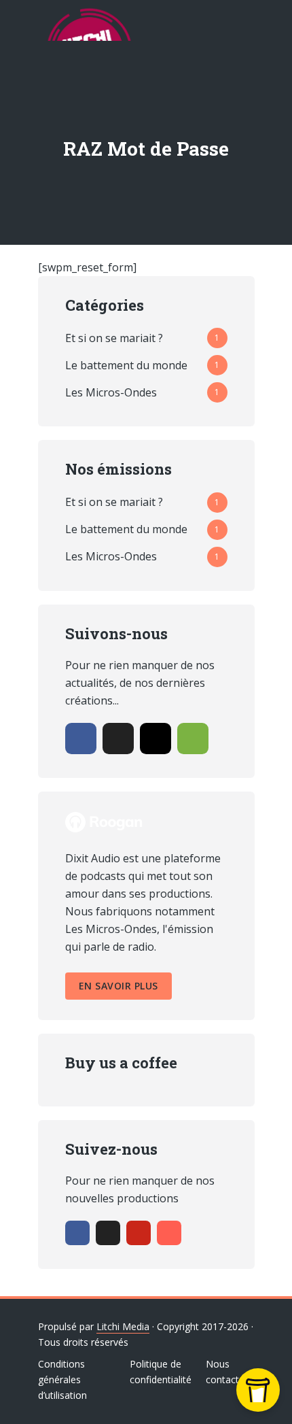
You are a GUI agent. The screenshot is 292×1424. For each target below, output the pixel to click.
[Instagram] (155, 738)
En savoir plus (118, 985)
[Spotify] (192, 738)
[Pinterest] (138, 1233)
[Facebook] (80, 738)
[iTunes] (169, 1233)
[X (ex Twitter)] (118, 738)
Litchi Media (122, 1326)
